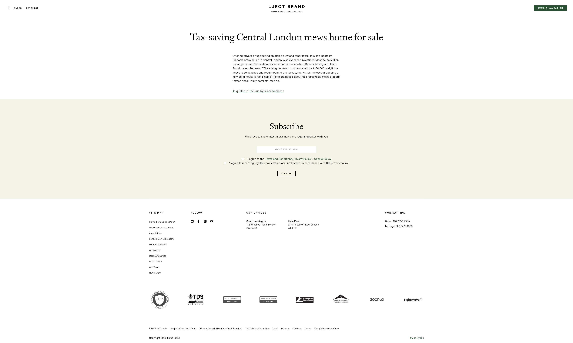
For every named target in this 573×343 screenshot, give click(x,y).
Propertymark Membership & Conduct (221, 329)
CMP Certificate (158, 329)
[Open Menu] (7, 8)
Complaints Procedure (326, 329)
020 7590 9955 (401, 221)
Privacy (285, 329)
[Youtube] (211, 221)
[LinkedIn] (205, 221)
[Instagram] (192, 221)
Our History (155, 273)
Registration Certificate (183, 329)
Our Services (155, 262)
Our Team (154, 267)
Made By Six (417, 338)
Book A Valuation (157, 256)
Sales (18, 8)
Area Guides (155, 233)
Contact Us (155, 250)
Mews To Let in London (161, 228)
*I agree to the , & (288, 159)
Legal (275, 329)
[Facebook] (198, 221)
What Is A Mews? (158, 245)
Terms (307, 329)
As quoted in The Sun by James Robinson (258, 91)
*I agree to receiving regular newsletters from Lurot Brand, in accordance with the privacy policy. (288, 163)
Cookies (296, 329)
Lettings (32, 8)
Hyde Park (293, 221)
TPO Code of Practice (257, 329)
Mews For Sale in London (162, 222)
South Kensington (256, 221)
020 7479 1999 (404, 226)
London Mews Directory (161, 239)
